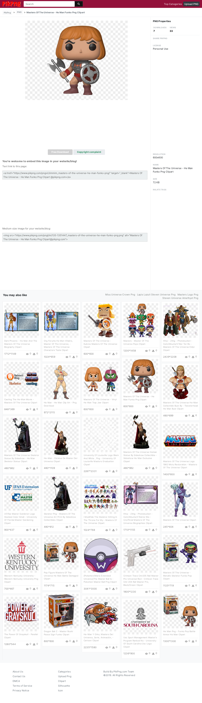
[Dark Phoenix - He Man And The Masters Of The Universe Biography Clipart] (21, 320)
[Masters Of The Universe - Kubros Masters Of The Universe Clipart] (101, 320)
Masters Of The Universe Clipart (179, 520)
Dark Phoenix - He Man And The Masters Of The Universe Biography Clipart (20, 344)
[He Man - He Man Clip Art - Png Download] (61, 382)
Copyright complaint (89, 151)
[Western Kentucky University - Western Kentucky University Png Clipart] (21, 555)
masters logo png (188, 294)
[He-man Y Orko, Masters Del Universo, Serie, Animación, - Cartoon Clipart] (101, 613)
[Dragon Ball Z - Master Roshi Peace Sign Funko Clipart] (61, 610)
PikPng (7, 12)
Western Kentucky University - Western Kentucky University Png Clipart (21, 578)
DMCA (16, 681)
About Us (18, 671)
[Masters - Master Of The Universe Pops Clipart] (140, 320)
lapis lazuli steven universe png (156, 294)
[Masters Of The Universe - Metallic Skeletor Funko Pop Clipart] (180, 552)
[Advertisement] (76, 126)
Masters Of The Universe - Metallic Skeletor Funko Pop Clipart (177, 575)
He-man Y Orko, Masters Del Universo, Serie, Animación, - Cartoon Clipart (98, 637)
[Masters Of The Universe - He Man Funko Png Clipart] (76, 60)
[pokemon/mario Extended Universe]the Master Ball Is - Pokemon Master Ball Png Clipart (100, 578)
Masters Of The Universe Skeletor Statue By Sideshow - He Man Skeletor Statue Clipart (21, 458)
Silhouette (64, 685)
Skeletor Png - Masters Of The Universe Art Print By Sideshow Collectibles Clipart (60, 517)
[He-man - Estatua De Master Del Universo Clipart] (61, 437)
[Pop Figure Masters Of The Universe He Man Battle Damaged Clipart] (61, 552)
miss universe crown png (120, 294)
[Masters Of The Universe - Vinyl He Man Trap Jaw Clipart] (101, 378)
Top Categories (173, 4)
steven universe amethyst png (180, 298)
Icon (60, 690)
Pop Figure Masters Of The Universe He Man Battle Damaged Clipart (61, 575)
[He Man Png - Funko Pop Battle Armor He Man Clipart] (180, 610)
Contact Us (19, 676)
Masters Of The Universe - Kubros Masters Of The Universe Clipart (100, 344)
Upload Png (64, 676)
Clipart (62, 681)
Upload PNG (191, 4)
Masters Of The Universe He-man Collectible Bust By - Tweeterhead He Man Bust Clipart (180, 405)
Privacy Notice (21, 690)
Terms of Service (22, 685)
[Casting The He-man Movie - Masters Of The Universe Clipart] (21, 378)
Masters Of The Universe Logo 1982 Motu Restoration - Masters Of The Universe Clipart (180, 464)
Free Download (60, 151)
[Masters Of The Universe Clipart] (180, 499)
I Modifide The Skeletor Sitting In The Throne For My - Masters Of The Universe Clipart (100, 520)
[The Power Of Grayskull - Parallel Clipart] (21, 613)
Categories (64, 671)
